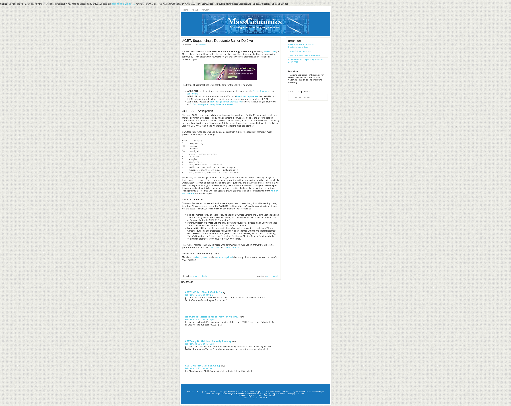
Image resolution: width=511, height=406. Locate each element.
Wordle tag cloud (224, 257)
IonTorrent (192, 93)
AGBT (268, 276)
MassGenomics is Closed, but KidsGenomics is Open (301, 45)
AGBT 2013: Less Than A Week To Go (203, 292)
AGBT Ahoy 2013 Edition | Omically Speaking (208, 341)
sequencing (275, 276)
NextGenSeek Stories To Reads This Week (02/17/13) (212, 317)
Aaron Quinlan (232, 247)
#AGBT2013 (270, 51)
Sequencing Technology (199, 276)
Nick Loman (214, 247)
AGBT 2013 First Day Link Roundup (202, 365)
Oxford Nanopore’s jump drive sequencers (211, 104)
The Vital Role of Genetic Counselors (304, 55)
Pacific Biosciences (261, 91)
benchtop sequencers (247, 96)
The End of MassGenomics (300, 51)
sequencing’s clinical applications (226, 101)
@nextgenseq (201, 257)
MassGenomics (255, 24)
